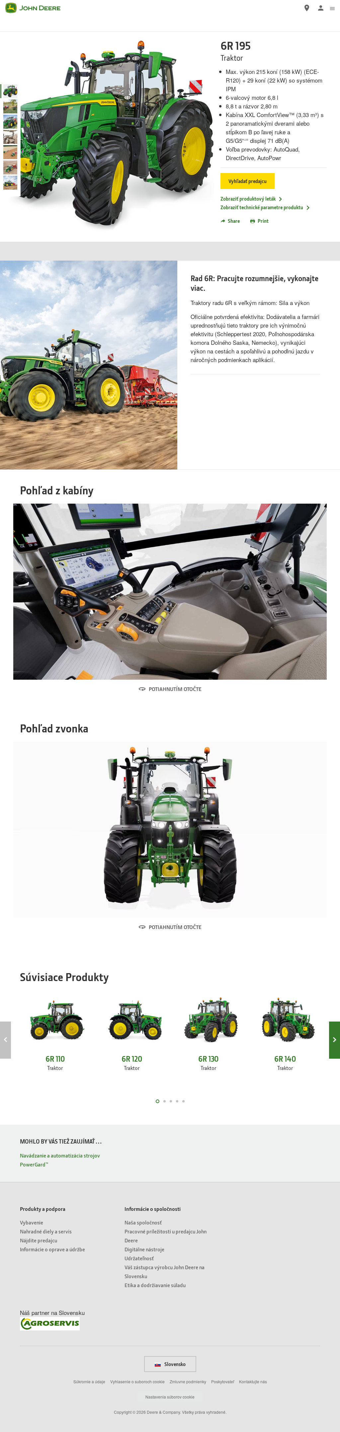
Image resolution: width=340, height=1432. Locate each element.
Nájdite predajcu (38, 1240)
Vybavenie (31, 1222)
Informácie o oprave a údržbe (52, 1249)
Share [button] (234, 220)
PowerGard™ (34, 1164)
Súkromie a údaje (89, 1381)
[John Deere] (36, 8)
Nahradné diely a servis (46, 1231)
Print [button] (263, 220)
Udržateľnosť (139, 1258)
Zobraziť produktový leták (248, 198)
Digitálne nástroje (144, 1249)
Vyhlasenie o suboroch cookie (137, 1381)
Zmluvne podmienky (188, 1381)
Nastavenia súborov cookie (170, 1397)
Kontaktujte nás (253, 1381)
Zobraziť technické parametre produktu (261, 207)
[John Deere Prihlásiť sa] (320, 8)
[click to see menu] (332, 8)
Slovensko (174, 1364)
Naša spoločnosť (143, 1222)
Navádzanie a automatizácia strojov (60, 1155)
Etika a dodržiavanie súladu (155, 1284)
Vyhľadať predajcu (247, 181)
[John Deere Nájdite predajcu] (306, 8)
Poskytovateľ (222, 1381)
